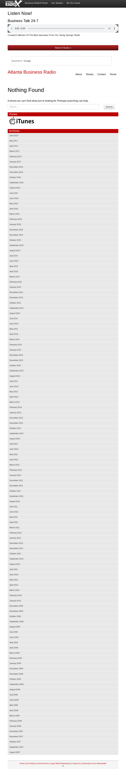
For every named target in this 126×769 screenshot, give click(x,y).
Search (109, 106)
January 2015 (15, 287)
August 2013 (15, 376)
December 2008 (16, 669)
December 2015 (16, 230)
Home (113, 74)
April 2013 (14, 397)
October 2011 (15, 491)
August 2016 (15, 188)
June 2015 (14, 261)
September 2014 (17, 308)
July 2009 (14, 632)
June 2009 (14, 637)
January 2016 (15, 224)
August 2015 (15, 250)
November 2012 (16, 423)
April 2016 (14, 209)
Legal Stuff (54, 763)
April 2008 (14, 710)
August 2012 (15, 439)
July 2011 (14, 507)
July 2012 (14, 444)
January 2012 (15, 475)
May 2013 (14, 392)
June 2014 (14, 324)
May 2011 (14, 517)
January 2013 (15, 413)
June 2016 (14, 198)
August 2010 (15, 564)
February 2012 (16, 470)
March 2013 (15, 402)
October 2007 (15, 742)
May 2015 (14, 266)
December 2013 (16, 355)
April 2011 (14, 522)
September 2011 (16, 496)
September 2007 (17, 747)
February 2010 (16, 595)
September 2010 (17, 559)
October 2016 (15, 177)
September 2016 (17, 183)
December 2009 (16, 606)
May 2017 (14, 141)
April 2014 (14, 334)
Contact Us (76, 763)
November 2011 (16, 486)
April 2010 (14, 585)
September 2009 (17, 622)
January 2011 (15, 538)
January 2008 (15, 726)
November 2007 (16, 736)
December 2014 (16, 292)
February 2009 (16, 658)
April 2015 (14, 271)
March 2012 (15, 465)
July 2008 (14, 695)
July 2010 (14, 569)
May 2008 (14, 705)
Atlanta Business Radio (32, 72)
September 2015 (17, 245)
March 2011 (14, 528)
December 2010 (16, 543)
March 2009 (15, 653)
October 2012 (15, 428)
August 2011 (15, 501)
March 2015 (15, 277)
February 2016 (16, 219)
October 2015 (15, 240)
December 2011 (16, 480)
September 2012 (17, 433)
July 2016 (14, 193)
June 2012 (14, 449)
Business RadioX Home (36, 3)
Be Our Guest (73, 3)
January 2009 (15, 663)
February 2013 (16, 407)
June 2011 (14, 512)
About (78, 74)
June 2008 (14, 700)
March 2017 (15, 151)
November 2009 (16, 611)
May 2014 (14, 329)
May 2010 (14, 580)
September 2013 (17, 371)
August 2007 (15, 752)
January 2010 (15, 601)
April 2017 (14, 146)
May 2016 (14, 204)
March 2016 (15, 214)
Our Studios (57, 3)
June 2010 (14, 575)
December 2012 (16, 418)
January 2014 (15, 350)
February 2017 (16, 157)
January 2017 (15, 162)
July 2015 (14, 256)
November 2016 (16, 172)
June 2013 (14, 386)
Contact (101, 74)
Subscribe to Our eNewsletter (94, 763)
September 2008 (17, 684)
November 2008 (16, 674)
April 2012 (14, 460)
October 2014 (15, 303)
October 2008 (15, 679)
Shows (89, 74)
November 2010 (16, 548)
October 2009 (15, 616)
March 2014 (15, 339)
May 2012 (14, 454)
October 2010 (15, 554)
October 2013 (15, 365)
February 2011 (16, 533)
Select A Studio (62, 48)
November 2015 (16, 235)
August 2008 (15, 689)
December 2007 (16, 731)
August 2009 (15, 627)
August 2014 (15, 313)
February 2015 (16, 282)
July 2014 (14, 318)
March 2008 (15, 716)
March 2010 (15, 590)
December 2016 (16, 167)
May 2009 (14, 642)
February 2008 (16, 721)
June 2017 (14, 136)
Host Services (43, 763)
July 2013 (14, 381)
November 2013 (16, 360)
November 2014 (16, 297)
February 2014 (16, 345)
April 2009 (14, 648)
